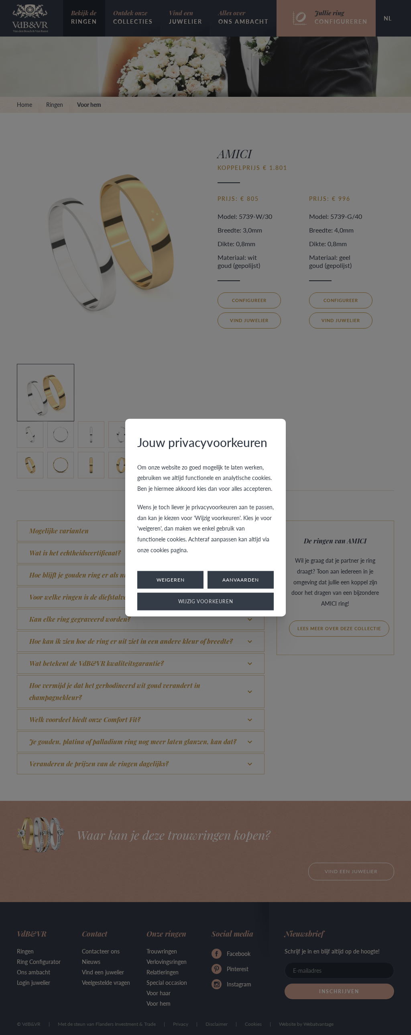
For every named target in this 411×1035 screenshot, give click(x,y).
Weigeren (171, 579)
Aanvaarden (240, 579)
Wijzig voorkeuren (205, 601)
